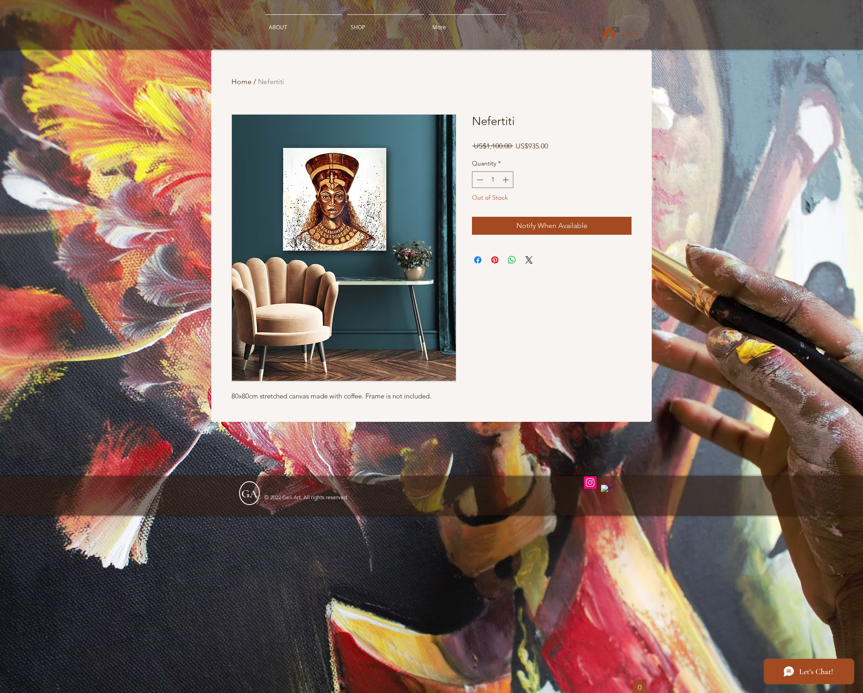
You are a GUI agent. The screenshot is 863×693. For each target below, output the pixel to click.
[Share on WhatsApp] (512, 260)
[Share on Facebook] (477, 260)
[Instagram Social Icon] (590, 482)
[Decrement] (479, 180)
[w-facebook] (607, 491)
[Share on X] (529, 260)
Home (241, 81)
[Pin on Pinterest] (494, 260)
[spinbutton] (493, 180)
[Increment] (506, 180)
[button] (639, 684)
